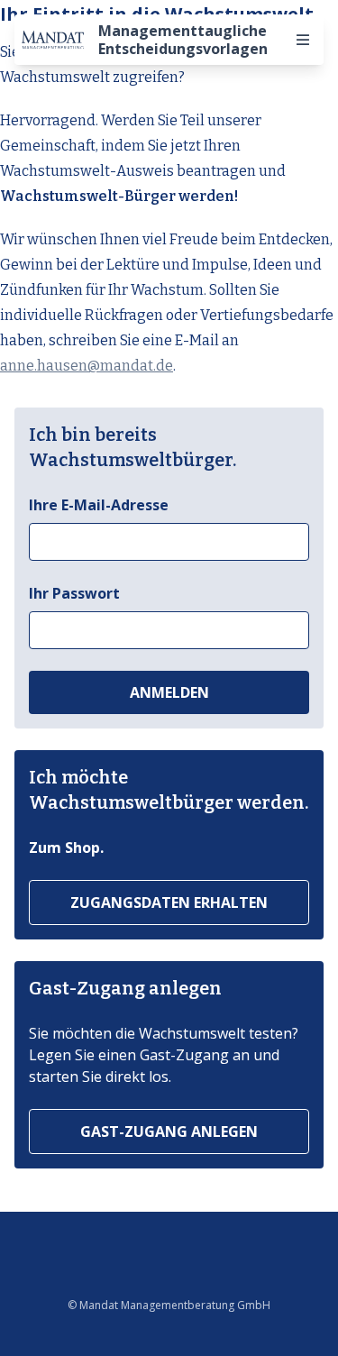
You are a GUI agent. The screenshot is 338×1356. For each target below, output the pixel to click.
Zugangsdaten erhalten (169, 902)
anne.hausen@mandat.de (86, 365)
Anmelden (169, 692)
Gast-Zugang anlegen (169, 1131)
